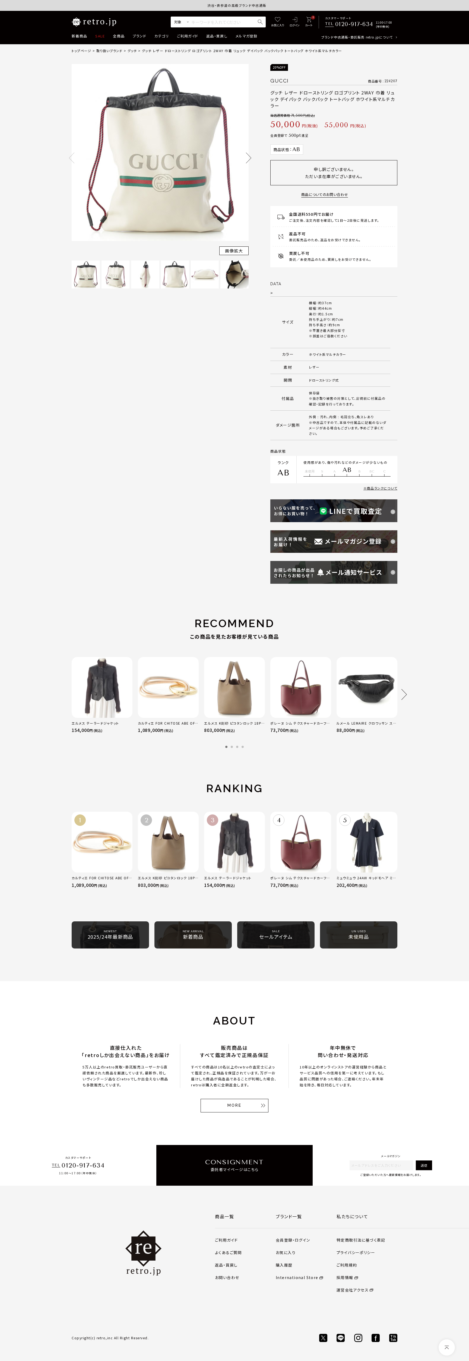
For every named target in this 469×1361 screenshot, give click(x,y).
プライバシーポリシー (356, 1252)
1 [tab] (226, 747)
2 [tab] (232, 747)
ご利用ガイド (187, 36)
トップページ (81, 50)
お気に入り (286, 1252)
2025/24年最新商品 (110, 935)
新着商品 (79, 36)
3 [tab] (237, 747)
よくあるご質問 (228, 1252)
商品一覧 (224, 1216)
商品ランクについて (382, 488)
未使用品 (358, 935)
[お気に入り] (277, 22)
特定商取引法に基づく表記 (361, 1240)
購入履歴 (284, 1265)
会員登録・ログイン (293, 1240)
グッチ (132, 50)
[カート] (308, 22)
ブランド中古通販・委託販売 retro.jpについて (357, 37)
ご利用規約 (347, 1265)
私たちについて (352, 1216)
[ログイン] (295, 22)
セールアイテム (275, 935)
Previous (71, 158)
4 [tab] (243, 747)
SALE (100, 36)
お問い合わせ (227, 1277)
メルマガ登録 (247, 36)
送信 (424, 1165)
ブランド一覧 (289, 1216)
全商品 (119, 36)
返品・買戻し (216, 36)
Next (248, 158)
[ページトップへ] (447, 1347)
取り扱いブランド (109, 50)
